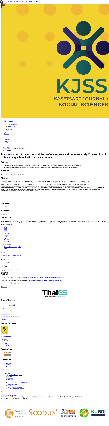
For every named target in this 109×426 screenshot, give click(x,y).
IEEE (5, 236)
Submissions (7, 131)
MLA (5, 238)
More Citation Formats (6, 224)
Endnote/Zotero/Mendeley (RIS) (13, 247)
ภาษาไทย (7, 345)
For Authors (7, 364)
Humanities (10, 381)
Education (10, 379)
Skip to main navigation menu (20, 1)
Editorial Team (11, 126)
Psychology (10, 385)
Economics (10, 378)
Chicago (6, 233)
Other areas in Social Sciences (15, 388)
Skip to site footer (33, 1)
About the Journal (12, 124)
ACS (5, 229)
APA (5, 230)
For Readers (7, 363)
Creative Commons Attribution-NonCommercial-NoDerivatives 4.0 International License (41, 277)
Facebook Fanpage (6, 336)
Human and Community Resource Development (20, 382)
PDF (5, 207)
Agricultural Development (14, 375)
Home (5, 120)
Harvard (6, 235)
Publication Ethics (12, 127)
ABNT (6, 232)
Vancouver (7, 241)
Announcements (8, 121)
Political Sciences (12, 384)
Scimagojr (3, 319)
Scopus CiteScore (5, 314)
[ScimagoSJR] (10, 316)
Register (6, 139)
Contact (9, 129)
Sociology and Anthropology (15, 387)
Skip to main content (6, 1)
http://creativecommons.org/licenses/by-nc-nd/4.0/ (48, 280)
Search (2, 136)
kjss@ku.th (13, 395)
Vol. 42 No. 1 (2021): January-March (14, 148)
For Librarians (8, 366)
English (6, 343)
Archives (6, 134)
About (5, 123)
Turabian (6, 239)
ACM (5, 227)
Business (9, 376)
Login (5, 141)
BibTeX (6, 248)
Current (6, 132)
